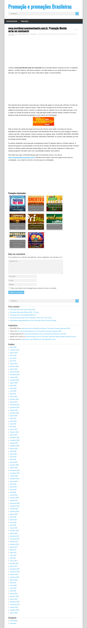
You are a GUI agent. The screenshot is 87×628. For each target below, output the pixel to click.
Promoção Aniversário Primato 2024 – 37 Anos (24, 312)
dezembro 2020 (14, 437)
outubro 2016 (14, 574)
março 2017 (13, 561)
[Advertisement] (43, 51)
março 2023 (13, 363)
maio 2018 (13, 522)
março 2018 (13, 528)
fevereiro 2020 (14, 465)
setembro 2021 (14, 413)
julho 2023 (13, 355)
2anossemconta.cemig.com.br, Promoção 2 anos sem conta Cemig (30, 318)
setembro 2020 (14, 446)
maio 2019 (13, 489)
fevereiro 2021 (14, 432)
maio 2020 (13, 457)
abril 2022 (13, 394)
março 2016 (13, 593)
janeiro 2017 (13, 566)
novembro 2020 (14, 440)
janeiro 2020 (13, 467)
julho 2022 (13, 385)
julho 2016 (13, 582)
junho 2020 (13, 454)
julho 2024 (13, 347)
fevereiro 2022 (14, 399)
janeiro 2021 (13, 435)
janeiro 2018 (13, 533)
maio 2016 (13, 588)
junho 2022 (13, 388)
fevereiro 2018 (14, 530)
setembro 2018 (14, 511)
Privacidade (24, 21)
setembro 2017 (14, 544)
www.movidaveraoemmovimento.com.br (21, 157)
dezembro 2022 (14, 372)
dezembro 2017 (14, 536)
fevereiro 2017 (14, 563)
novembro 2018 (14, 506)
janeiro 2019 (13, 500)
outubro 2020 (14, 443)
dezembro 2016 (14, 569)
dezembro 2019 (14, 470)
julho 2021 (13, 418)
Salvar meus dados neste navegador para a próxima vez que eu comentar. (34, 288)
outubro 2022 (14, 377)
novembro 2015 (14, 604)
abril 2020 (13, 459)
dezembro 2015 (14, 602)
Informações (14, 620)
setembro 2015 (14, 610)
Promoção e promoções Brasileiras (40, 6)
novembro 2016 (14, 572)
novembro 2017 (14, 539)
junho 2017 (13, 552)
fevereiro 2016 (14, 596)
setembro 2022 (14, 380)
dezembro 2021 (14, 405)
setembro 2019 (14, 478)
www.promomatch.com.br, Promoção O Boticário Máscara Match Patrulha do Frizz (51, 336)
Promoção (13, 623)
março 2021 (13, 429)
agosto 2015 (14, 613)
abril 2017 (13, 558)
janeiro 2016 (13, 599)
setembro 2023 (14, 350)
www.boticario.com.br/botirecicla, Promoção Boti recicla (38, 339)
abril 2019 (13, 492)
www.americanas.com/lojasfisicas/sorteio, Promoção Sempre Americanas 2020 (45, 328)
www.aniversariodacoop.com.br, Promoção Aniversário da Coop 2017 (45, 334)
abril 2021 (13, 426)
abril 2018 (13, 525)
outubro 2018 (14, 509)
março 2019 (13, 495)
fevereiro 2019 (14, 498)
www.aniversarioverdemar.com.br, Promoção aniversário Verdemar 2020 (39, 331)
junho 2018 (13, 519)
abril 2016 (13, 591)
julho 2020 (13, 451)
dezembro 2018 (14, 503)
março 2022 (13, 396)
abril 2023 (13, 361)
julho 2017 (13, 550)
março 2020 (13, 462)
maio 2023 (13, 358)
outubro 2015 (14, 607)
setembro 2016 (14, 577)
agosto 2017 (14, 547)
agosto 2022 (14, 383)
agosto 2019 (14, 481)
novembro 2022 (14, 374)
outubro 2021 (14, 410)
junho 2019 (13, 487)
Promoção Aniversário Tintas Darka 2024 (22, 309)
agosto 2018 (14, 514)
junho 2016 (13, 585)
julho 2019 (13, 484)
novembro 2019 (14, 473)
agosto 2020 (14, 448)
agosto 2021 (14, 415)
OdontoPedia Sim (11, 21)
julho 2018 (13, 517)
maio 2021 (13, 424)
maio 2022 (13, 391)
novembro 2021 (14, 407)
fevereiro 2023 (14, 366)
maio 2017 (13, 555)
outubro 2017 (14, 541)
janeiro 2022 (13, 402)
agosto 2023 (14, 352)
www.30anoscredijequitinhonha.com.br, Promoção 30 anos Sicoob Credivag (33, 320)
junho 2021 (13, 421)
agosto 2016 (14, 580)
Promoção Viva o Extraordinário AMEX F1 (23, 315)
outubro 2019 (14, 476)
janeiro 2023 (13, 369)
